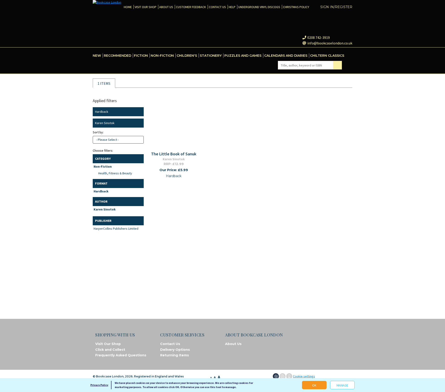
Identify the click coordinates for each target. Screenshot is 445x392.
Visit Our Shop (108, 344)
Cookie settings (304, 376)
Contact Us (170, 344)
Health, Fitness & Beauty (115, 173)
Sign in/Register (336, 7)
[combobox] (118, 140)
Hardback (101, 191)
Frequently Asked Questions (120, 355)
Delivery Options (175, 350)
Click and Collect (110, 350)
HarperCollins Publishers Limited (116, 228)
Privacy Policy (99, 385)
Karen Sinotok (105, 209)
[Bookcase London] (107, 2)
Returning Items (174, 355)
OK (314, 385)
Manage (342, 385)
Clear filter (139, 112)
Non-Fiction (103, 166)
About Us (233, 344)
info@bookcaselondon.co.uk (329, 43)
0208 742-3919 (318, 37)
